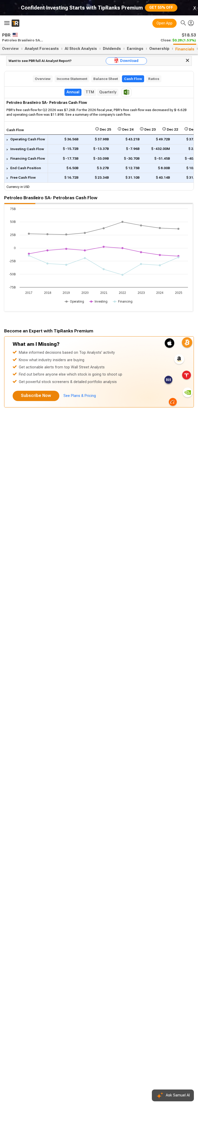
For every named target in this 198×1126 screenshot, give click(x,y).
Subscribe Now (36, 395)
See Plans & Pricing (79, 396)
